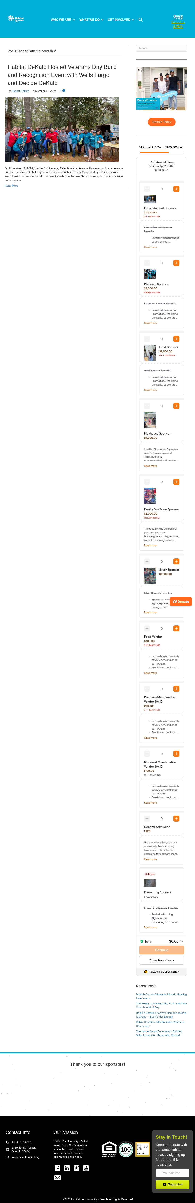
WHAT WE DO (89, 19)
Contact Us (178, 22)
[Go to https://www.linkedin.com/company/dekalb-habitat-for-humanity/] (67, 1168)
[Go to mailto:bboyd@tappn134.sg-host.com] (57, 1178)
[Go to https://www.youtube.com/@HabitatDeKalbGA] (86, 1168)
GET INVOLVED (119, 19)
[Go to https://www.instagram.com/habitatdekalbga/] (76, 1168)
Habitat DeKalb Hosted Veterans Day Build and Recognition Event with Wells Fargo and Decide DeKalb (62, 75)
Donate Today (161, 122)
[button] (74, 20)
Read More (11, 185)
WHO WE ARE (61, 19)
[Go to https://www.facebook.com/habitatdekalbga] (57, 1168)
